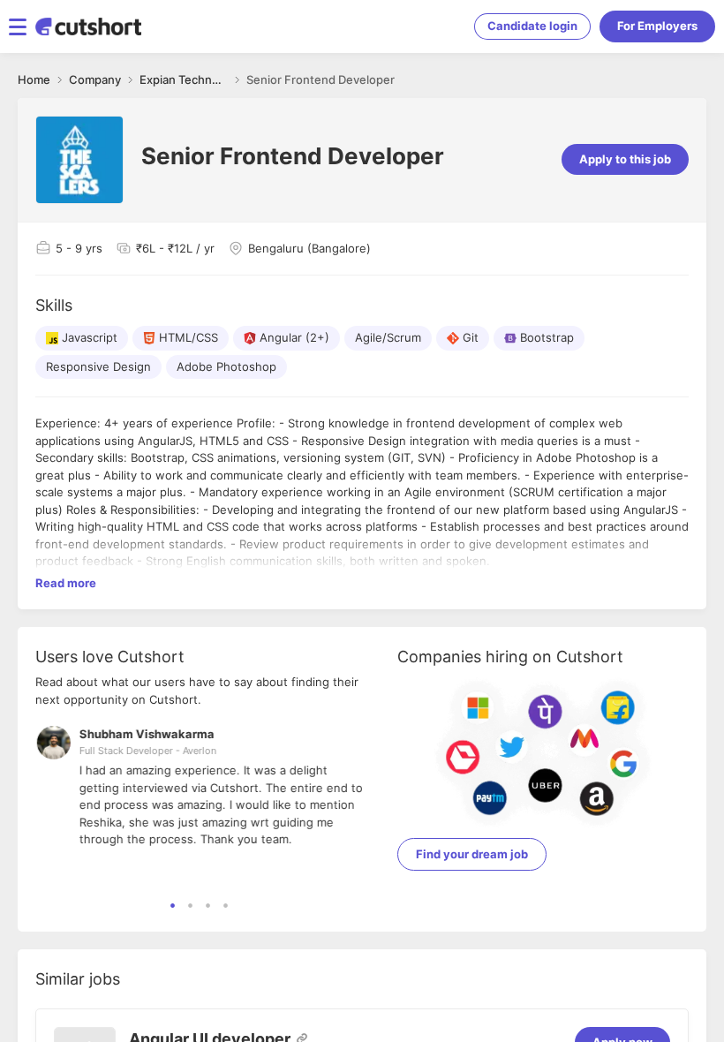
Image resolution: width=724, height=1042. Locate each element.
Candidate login (532, 26)
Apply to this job (625, 159)
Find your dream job (472, 854)
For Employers (657, 26)
